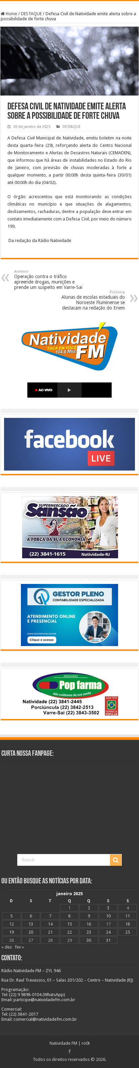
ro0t (86, 1043)
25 (127, 932)
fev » (19, 947)
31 (108, 940)
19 (11, 932)
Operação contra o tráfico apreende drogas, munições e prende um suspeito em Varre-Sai (48, 279)
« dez (6, 947)
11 (127, 915)
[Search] (115, 860)
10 (108, 915)
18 (127, 924)
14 (50, 924)
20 (30, 932)
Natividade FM (63, 1043)
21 (50, 932)
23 (88, 932)
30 (88, 940)
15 (69, 924)
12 (11, 924)
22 (69, 932)
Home (11, 13)
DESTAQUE (31, 13)
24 (108, 932)
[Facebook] (69, 1051)
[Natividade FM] (69, 2)
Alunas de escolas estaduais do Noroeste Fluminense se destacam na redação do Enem (93, 300)
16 (88, 924)
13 (30, 924)
